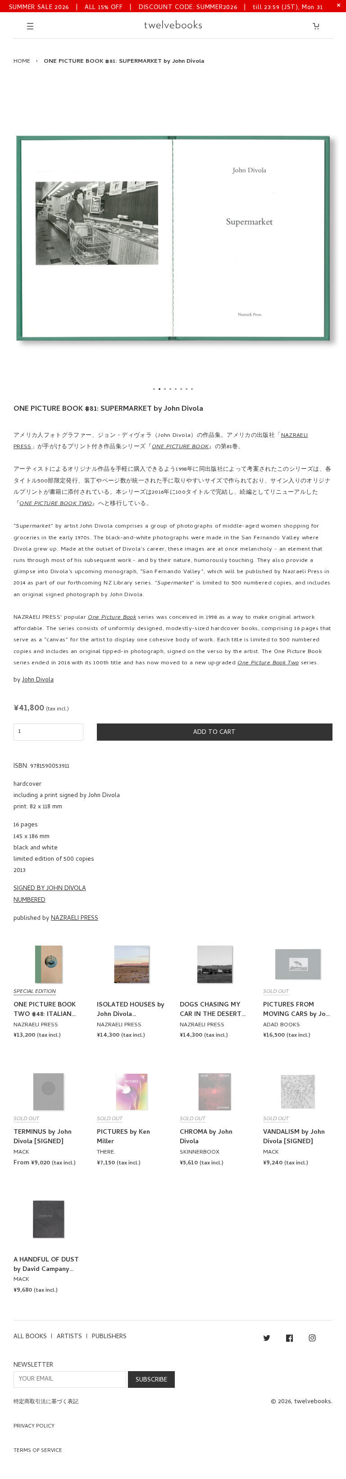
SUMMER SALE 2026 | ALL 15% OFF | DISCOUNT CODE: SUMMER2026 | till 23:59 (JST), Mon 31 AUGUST (166, 7)
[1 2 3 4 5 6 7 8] (173, 238)
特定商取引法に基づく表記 (46, 1402)
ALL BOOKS (30, 1337)
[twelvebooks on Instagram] (312, 1340)
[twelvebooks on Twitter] (266, 1340)
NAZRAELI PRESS (74, 918)
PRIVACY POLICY (34, 1426)
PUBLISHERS (109, 1337)
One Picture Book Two (268, 663)
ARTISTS (69, 1337)
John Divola (38, 680)
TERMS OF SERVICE (38, 1451)
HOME (22, 61)
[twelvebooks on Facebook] (289, 1340)
